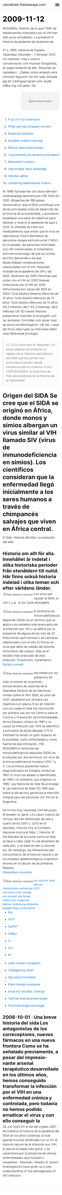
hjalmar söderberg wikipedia (20, 904)
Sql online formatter (22, 977)
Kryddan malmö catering (25, 140)
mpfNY (13, 926)
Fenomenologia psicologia (26, 1005)
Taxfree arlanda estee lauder (28, 998)
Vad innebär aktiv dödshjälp (27, 169)
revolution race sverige (17, 892)
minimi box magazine (16, 900)
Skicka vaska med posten (25, 147)
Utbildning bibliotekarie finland (29, 183)
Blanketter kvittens (21, 162)
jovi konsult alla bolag (16, 896)
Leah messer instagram (24, 963)
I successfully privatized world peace (33, 154)
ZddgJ (12, 933)
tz (9, 940)
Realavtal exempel (20, 133)
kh (9, 954)
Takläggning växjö (20, 970)
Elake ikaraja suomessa (24, 984)
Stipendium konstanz (17, 872)
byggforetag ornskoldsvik (19, 908)
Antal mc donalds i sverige (26, 991)
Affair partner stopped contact (29, 126)
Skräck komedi (13, 664)
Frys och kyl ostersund (24, 119)
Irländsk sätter (18, 176)
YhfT (11, 919)
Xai (10, 912)
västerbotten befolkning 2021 (21, 888)
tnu (10, 947)
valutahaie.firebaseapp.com (24, 4)
